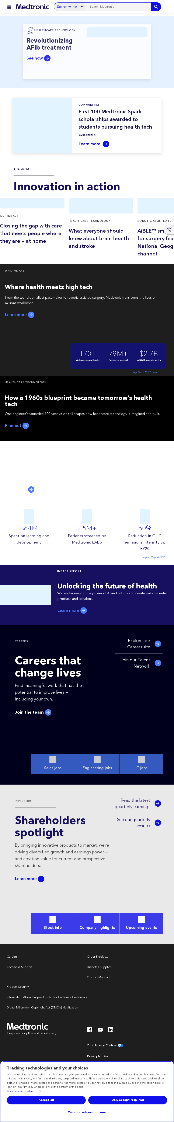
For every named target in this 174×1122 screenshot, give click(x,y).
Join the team (30, 712)
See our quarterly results (133, 823)
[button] (8, 7)
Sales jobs (53, 768)
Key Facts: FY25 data (144, 372)
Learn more (90, 144)
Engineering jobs (97, 768)
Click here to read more (22, 1091)
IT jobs (141, 768)
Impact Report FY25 (154, 557)
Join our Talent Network (135, 663)
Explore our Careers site (138, 644)
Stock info (53, 927)
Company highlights (97, 927)
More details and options (87, 1112)
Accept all (46, 1100)
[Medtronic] (32, 7)
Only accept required (127, 1100)
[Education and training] (167, 6)
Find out (13, 425)
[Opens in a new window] (89, 1031)
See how (35, 58)
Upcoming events (141, 927)
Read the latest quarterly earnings (132, 803)
